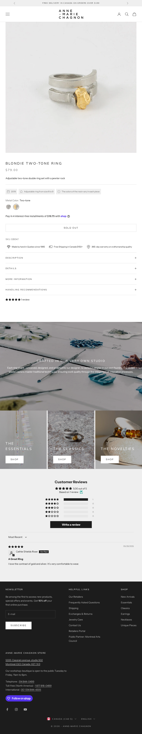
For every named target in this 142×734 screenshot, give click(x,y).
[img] (15, 546)
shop (15, 459)
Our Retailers (76, 596)
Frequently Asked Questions (84, 602)
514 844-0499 (26, 681)
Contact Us (75, 625)
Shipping (73, 608)
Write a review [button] (71, 524)
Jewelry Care (76, 619)
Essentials (126, 602)
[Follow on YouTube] (25, 709)
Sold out (71, 227)
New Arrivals (128, 596)
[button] (13, 299)
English (86, 719)
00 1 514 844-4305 (31, 689)
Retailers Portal (77, 631)
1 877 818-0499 (43, 685)
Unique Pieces (128, 625)
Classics (125, 608)
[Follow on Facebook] (7, 709)
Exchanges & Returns (80, 613)
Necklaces (126, 619)
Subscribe (18, 625)
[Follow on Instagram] (16, 709)
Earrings (125, 613)
